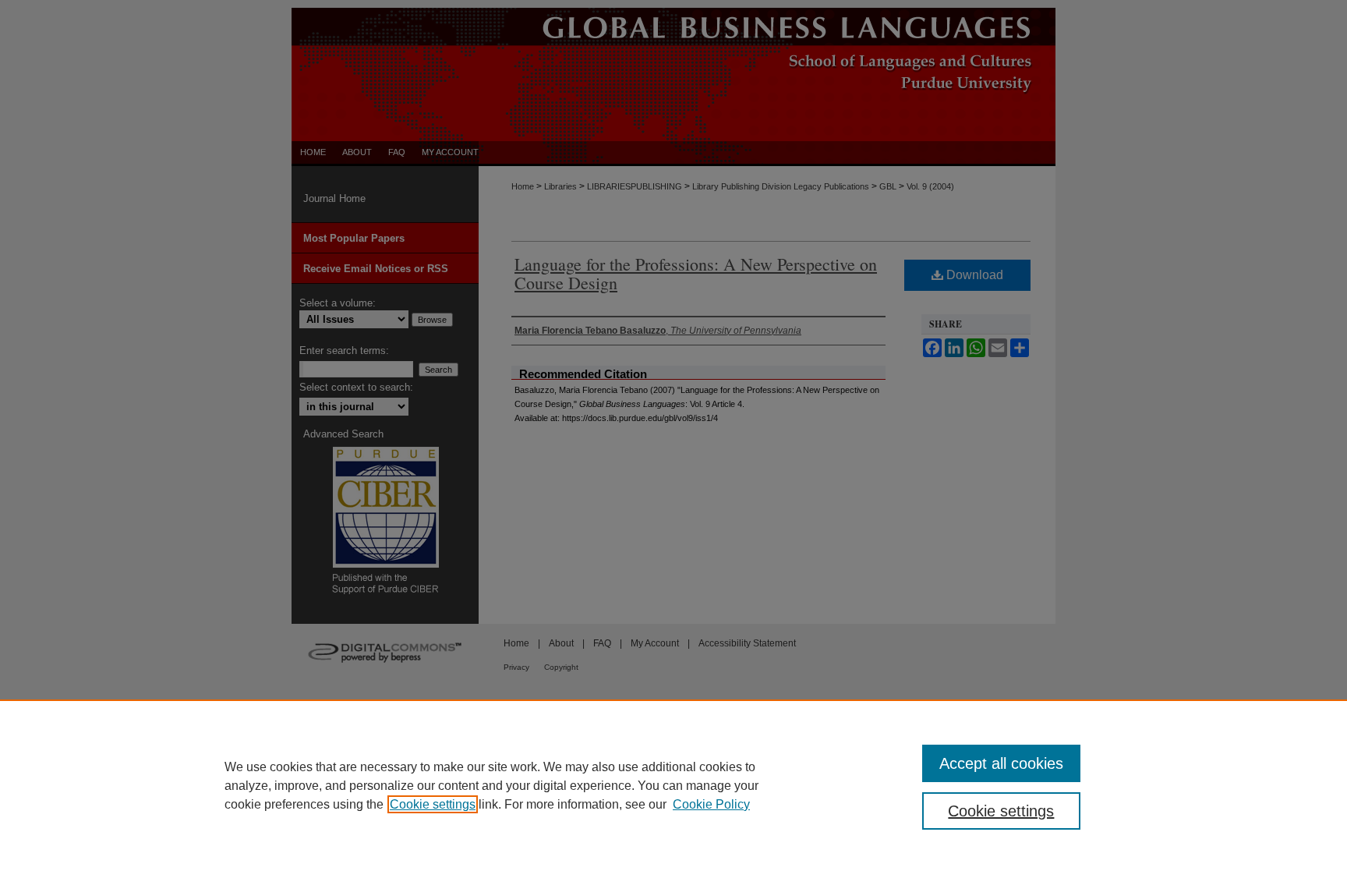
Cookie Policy (711, 804)
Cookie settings (433, 804)
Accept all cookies (1001, 763)
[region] (673, 785)
